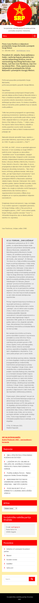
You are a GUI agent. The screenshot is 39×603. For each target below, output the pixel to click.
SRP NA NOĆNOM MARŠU (11, 437)
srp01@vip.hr (15, 527)
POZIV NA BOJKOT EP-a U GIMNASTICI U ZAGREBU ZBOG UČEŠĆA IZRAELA (18, 490)
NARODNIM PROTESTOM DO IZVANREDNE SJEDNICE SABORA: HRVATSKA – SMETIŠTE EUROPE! (16, 481)
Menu (5, 36)
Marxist (9, 555)
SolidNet (9, 564)
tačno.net (9, 568)
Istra (28, 50)
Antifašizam (21, 50)
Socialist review (11, 559)
